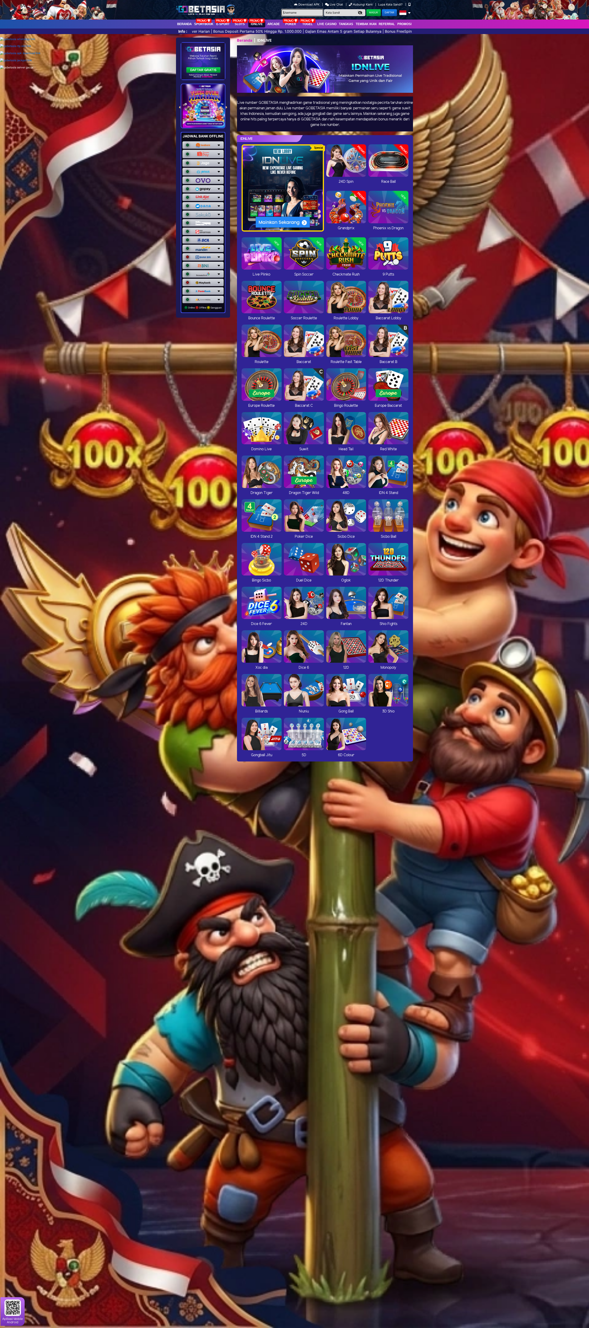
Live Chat (336, 4)
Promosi (404, 24)
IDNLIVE (257, 24)
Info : (182, 31)
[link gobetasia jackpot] (16, 60)
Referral (387, 24)
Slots (240, 24)
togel (307, 24)
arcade (273, 24)
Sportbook (203, 24)
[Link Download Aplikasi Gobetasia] (20, 53)
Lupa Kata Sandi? (391, 4)
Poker (290, 24)
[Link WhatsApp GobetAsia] (17, 39)
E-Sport (223, 24)
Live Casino (327, 24)
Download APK (308, 4)
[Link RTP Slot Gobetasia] (15, 46)
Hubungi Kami (362, 4)
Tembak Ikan (366, 24)
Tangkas (346, 24)
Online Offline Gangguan (204, 307)
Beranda (184, 24)
